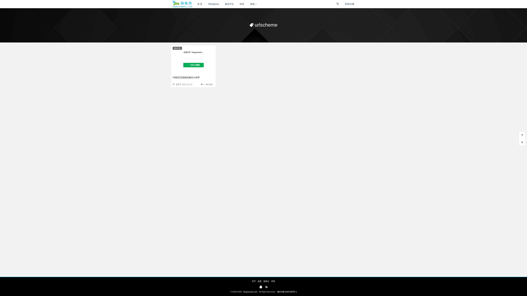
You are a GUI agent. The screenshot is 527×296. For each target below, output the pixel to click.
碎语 (242, 4)
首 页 (199, 4)
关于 (254, 281)
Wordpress (213, 4)
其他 (252, 4)
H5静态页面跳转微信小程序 (186, 77)
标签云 (266, 281)
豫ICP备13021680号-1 (287, 292)
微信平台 (229, 4)
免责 (260, 281)
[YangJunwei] (182, 4)
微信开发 (177, 48)
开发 (273, 281)
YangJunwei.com (250, 292)
